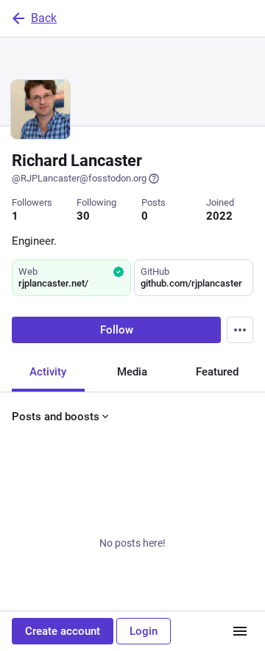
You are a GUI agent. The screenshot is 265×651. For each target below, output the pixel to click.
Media (132, 371)
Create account (62, 631)
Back (44, 18)
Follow (116, 330)
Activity (47, 371)
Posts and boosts (55, 416)
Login (144, 631)
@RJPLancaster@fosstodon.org (79, 178)
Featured (217, 371)
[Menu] (240, 330)
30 (83, 216)
